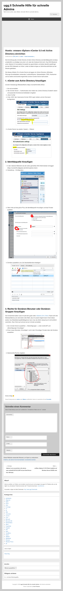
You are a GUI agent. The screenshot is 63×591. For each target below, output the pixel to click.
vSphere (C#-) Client (42, 316)
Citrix (7, 505)
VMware (24, 399)
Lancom (7, 515)
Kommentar (9, 414)
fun (6, 508)
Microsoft (8, 519)
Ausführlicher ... (41, 486)
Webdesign (8, 538)
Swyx (7, 531)
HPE (7, 512)
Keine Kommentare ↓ (30, 56)
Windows (8, 540)
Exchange (8, 507)
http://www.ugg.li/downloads (30, 489)
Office (7, 524)
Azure (7, 503)
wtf (6, 543)
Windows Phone (9, 541)
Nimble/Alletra (9, 522)
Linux (7, 517)
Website (8, 450)
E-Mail (8, 443)
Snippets (8, 528)
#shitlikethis (8, 498)
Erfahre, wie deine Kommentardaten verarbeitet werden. (20, 460)
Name (7, 437)
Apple (7, 501)
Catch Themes (36, 586)
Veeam (7, 535)
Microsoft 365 (9, 521)
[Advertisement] (31, 33)
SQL (7, 529)
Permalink (48, 399)
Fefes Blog (7, 553)
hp (6, 510)
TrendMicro (8, 533)
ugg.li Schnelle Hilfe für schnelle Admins (26, 7)
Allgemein (8, 500)
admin (21, 56)
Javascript (8, 514)
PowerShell (8, 526)
